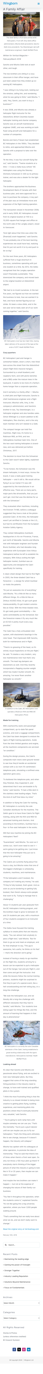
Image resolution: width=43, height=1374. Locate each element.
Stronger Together (12, 1270)
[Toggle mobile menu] (39, 4)
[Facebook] (14, 1349)
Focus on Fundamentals (14, 1288)
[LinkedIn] (28, 1349)
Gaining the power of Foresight (17, 1265)
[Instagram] (24, 1349)
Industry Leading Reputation (16, 1276)
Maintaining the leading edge (16, 1259)
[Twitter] (19, 1349)
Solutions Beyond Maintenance (17, 1282)
